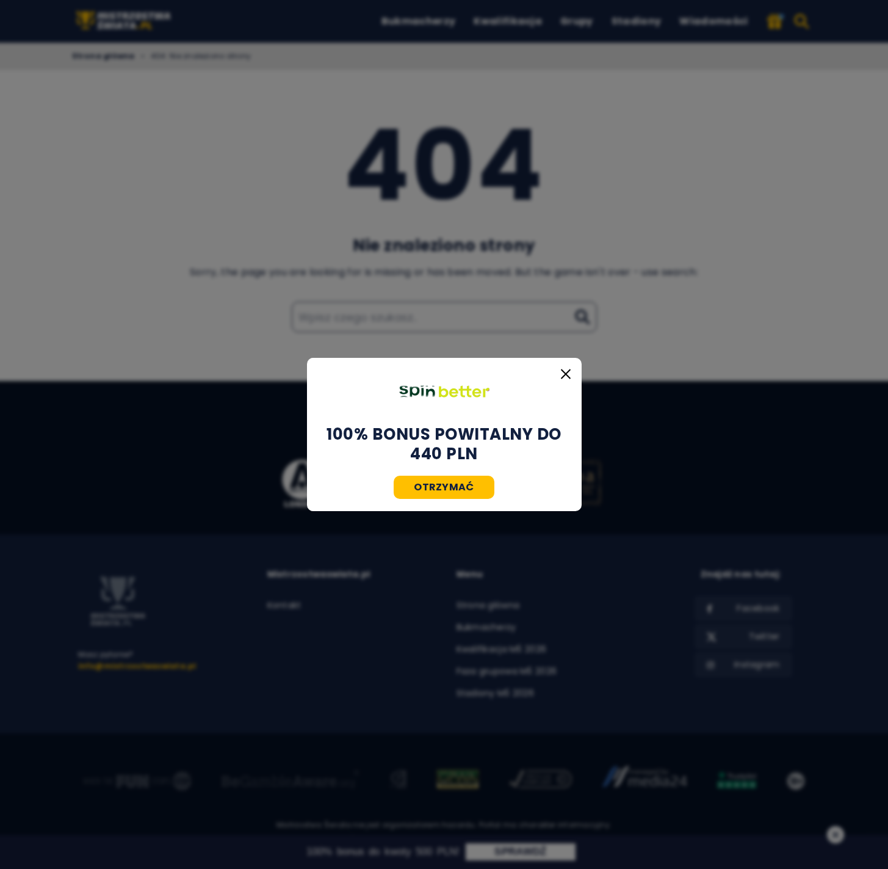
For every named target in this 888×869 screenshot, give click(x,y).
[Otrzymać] (444, 391)
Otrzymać (444, 487)
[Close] (566, 374)
